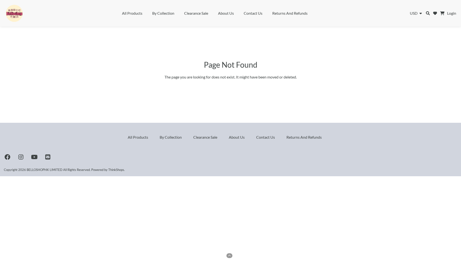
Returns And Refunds (290, 13)
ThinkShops (116, 170)
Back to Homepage (230, 87)
